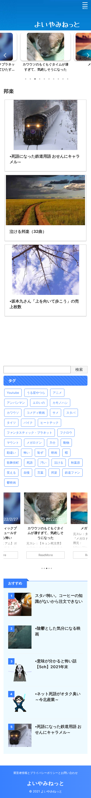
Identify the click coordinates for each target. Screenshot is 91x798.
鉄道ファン (72, 472)
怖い (27, 452)
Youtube (13, 392)
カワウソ (13, 412)
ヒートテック (49, 422)
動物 (66, 442)
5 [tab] (44, 79)
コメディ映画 (36, 412)
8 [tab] (58, 79)
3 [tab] (35, 79)
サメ (55, 412)
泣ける (58, 462)
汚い (43, 462)
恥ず (40, 452)
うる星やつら (36, 392)
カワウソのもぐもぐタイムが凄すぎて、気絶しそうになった (45, 532)
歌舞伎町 (13, 462)
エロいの (39, 402)
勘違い (11, 452)
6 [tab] (49, 79)
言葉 (40, 472)
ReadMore (45, 555)
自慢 (27, 472)
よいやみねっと (45, 783)
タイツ (11, 422)
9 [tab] (63, 79)
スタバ (70, 412)
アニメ (57, 392)
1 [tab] (25, 79)
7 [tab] (53, 79)
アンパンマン (16, 402)
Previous (4, 55)
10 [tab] (67, 79)
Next (86, 55)
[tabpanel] (45, 53)
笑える (11, 472)
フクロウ (66, 432)
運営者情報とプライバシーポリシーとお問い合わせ (45, 773)
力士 (52, 442)
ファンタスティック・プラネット (29, 432)
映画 (54, 452)
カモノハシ (60, 402)
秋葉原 (75, 462)
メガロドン (34, 442)
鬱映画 (11, 482)
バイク (28, 422)
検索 (79, 369)
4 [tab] (39, 79)
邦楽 (54, 472)
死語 (30, 462)
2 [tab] (30, 79)
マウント (13, 442)
